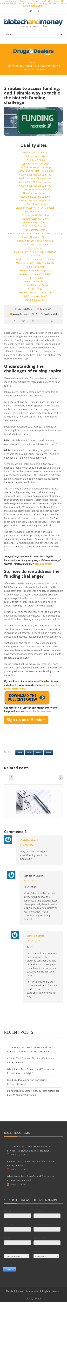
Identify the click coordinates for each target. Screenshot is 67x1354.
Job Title (9, 1224)
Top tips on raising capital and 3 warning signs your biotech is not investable (34, 809)
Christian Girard (29, 840)
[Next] (61, 777)
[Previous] (11, 777)
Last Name (39, 1211)
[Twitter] (32, 10)
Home (32, 62)
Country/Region (42, 1251)
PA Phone (39, 1238)
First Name (10, 1211)
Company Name (42, 1224)
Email (7, 1238)
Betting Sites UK (47, 3)
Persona (9, 1251)
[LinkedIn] (38, 10)
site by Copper (34, 1298)
